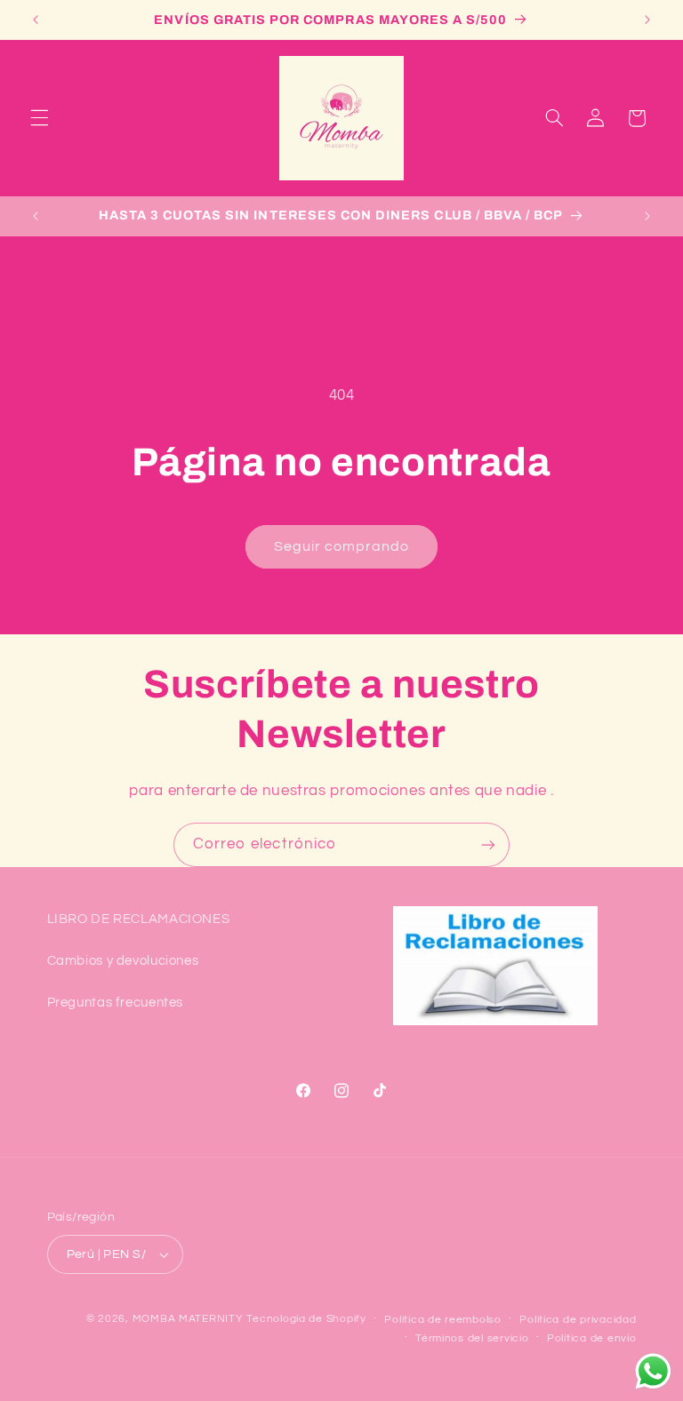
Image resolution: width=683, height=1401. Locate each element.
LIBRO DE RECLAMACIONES (138, 919)
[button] (39, 118)
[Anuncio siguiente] (647, 19)
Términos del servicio (471, 1338)
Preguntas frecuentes (115, 1002)
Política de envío (592, 1338)
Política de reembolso (442, 1320)
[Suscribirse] (488, 844)
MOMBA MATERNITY (188, 1319)
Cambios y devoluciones (123, 960)
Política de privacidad (577, 1320)
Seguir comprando (342, 546)
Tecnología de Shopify (306, 1319)
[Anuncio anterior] (35, 19)
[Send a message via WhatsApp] (653, 1371)
